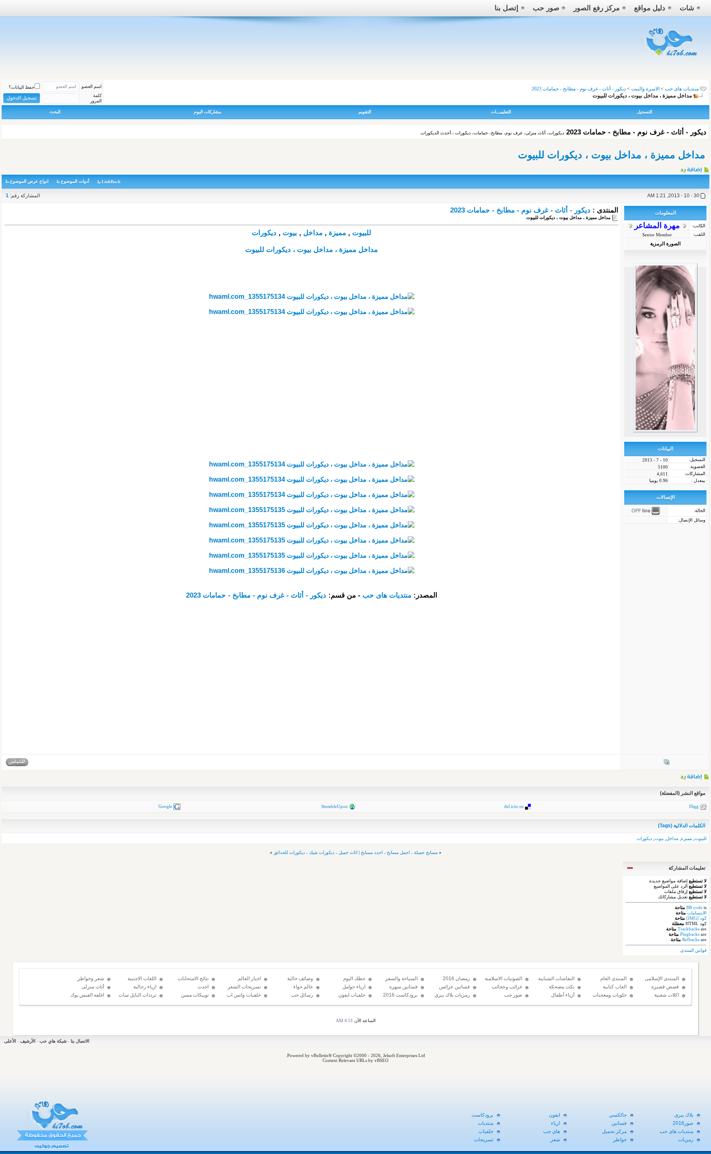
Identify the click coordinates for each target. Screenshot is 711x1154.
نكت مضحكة (561, 987)
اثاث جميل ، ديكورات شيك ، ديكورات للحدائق (316, 852)
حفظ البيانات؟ (22, 87)
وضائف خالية (300, 978)
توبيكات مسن (195, 995)
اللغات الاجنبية (142, 978)
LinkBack (111, 181)
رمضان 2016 (456, 978)
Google (165, 806)
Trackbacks (688, 928)
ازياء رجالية (144, 987)
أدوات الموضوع (75, 181)
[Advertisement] (311, 402)
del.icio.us (513, 806)
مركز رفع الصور (597, 8)
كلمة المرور (96, 98)
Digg (694, 806)
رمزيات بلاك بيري (452, 995)
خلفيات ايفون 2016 (351, 998)
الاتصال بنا (80, 1041)
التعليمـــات (501, 111)
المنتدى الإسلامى (662, 978)
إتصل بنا (506, 8)
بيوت (290, 233)
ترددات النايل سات (137, 995)
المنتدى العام (613, 978)
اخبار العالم (249, 978)
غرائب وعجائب (507, 987)
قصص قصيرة (665, 987)
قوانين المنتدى (693, 950)
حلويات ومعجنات (609, 995)
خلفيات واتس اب (244, 995)
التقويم (364, 111)
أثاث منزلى (92, 987)
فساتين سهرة (403, 987)
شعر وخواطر (90, 978)
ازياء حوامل (353, 987)
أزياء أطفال (562, 995)
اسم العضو (91, 86)
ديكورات (264, 233)
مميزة (337, 233)
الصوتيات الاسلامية (503, 978)
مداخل (313, 233)
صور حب (546, 8)
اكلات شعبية (666, 995)
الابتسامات (696, 912)
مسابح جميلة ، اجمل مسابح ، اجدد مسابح (399, 852)
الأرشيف (27, 1041)
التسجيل (644, 111)
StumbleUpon (334, 806)
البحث (54, 111)
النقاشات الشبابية (556, 978)
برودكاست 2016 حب (400, 998)
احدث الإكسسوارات (195, 990)
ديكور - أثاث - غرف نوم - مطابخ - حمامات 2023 (520, 210)
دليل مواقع (649, 8)
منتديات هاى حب (682, 89)
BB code (694, 907)
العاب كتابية (615, 987)
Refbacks (690, 939)
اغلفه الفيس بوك (87, 995)
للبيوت (361, 233)
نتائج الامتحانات (193, 978)
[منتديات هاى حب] (670, 58)
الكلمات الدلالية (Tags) (681, 826)
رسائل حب (302, 995)
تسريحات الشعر (244, 987)
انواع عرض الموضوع (29, 181)
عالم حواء (303, 987)
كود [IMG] (696, 918)
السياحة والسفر (401, 978)
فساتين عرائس (454, 987)
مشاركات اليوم (207, 111)
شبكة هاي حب (53, 1041)
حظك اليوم (354, 978)
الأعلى (10, 1041)
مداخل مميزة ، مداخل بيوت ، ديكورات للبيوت (611, 154)
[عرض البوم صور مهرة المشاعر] (666, 763)
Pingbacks (689, 934)
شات (687, 8)
